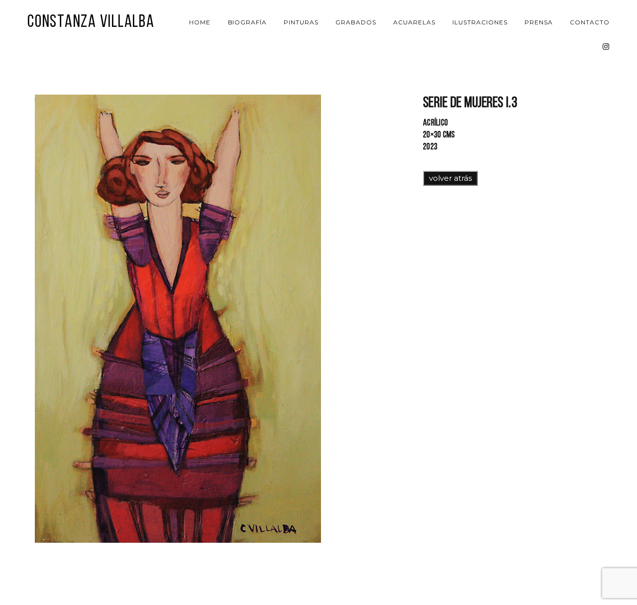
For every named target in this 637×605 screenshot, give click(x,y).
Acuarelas (414, 22)
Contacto (590, 22)
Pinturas (301, 22)
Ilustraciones (479, 22)
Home (200, 22)
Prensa (539, 22)
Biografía (247, 22)
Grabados (355, 22)
